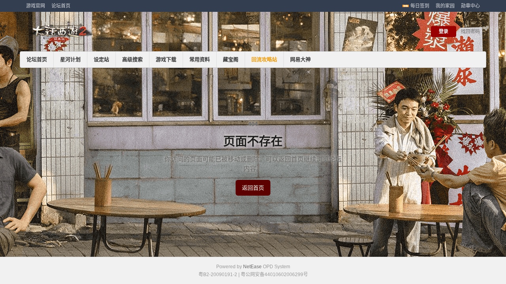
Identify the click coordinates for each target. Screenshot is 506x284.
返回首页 (253, 188)
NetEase (252, 266)
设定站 (101, 59)
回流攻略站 (264, 59)
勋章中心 (470, 6)
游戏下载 (166, 59)
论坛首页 (60, 6)
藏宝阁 (230, 59)
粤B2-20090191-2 (217, 274)
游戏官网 (35, 6)
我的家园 (445, 6)
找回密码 (470, 31)
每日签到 (419, 6)
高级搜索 (132, 59)
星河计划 (70, 59)
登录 (443, 31)
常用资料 (199, 59)
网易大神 (300, 59)
